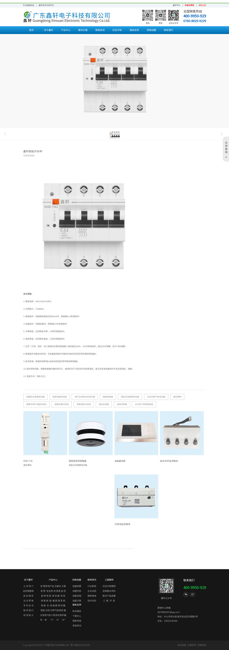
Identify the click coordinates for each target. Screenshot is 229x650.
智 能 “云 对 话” (53, 620)
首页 (31, 30)
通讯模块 (177, 397)
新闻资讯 (100, 30)
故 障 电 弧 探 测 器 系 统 (53, 596)
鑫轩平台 (176, 5)
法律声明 (192, 645)
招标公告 (202, 5)
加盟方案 (76, 601)
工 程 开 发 (109, 601)
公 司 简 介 (28, 586)
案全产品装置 (109, 596)
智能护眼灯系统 (62, 404)
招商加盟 (151, 30)
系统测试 (76, 626)
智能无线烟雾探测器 (130, 397)
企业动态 (92, 591)
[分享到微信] (185, 594)
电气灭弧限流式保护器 (85, 397)
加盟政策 (76, 586)
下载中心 (76, 616)
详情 (62, 461)
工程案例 (109, 580)
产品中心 (65, 30)
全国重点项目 (109, 591)
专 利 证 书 (28, 605)
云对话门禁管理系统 (144, 404)
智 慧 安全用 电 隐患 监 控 (53, 591)
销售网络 (76, 621)
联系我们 (168, 30)
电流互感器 (104, 404)
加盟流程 (76, 596)
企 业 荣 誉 (28, 601)
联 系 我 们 (28, 610)
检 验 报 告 (28, 596)
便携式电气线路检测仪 (36, 404)
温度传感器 (122, 404)
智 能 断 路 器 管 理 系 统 (53, 601)
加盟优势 (76, 591)
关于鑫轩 (48, 30)
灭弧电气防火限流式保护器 (53, 615)
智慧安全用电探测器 (35, 397)
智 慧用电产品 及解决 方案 (53, 586)
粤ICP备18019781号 (80, 645)
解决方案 (83, 30)
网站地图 (181, 645)
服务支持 (134, 30)
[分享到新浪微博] (192, 594)
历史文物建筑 (109, 586)
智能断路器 (108, 397)
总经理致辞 (28, 591)
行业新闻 (92, 586)
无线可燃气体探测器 (156, 397)
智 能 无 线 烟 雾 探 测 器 (53, 605)
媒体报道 (92, 596)
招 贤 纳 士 (28, 615)
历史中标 (117, 30)
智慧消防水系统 (84, 404)
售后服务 (76, 611)
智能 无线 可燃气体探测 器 (53, 610)
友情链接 (201, 645)
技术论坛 (92, 601)
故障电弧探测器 (59, 397)
